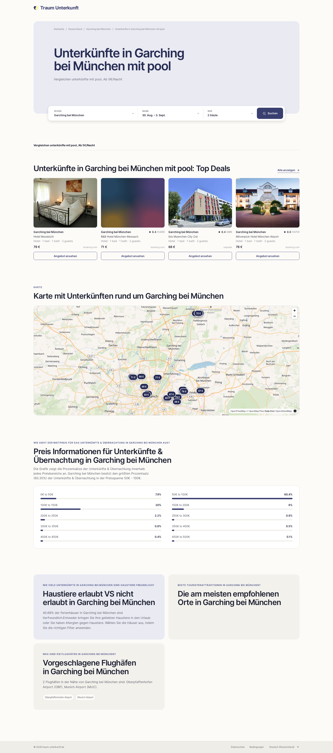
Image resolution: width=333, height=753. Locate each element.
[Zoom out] (294, 316)
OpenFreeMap (238, 411)
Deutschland (75, 29)
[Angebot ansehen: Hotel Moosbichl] (65, 203)
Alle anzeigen (288, 170)
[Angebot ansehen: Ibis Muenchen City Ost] (200, 203)
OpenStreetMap (283, 411)
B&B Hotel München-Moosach (119, 236)
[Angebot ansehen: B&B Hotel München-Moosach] (133, 203)
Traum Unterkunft (59, 7)
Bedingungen (257, 746)
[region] (166, 360)
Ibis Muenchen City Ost (183, 236)
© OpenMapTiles (255, 411)
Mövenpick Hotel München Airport (257, 236)
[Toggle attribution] (295, 411)
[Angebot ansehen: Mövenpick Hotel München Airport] (267, 203)
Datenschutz (238, 746)
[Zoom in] (294, 310)
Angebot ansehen (65, 256)
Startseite (59, 29)
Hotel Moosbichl (44, 236)
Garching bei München (98, 29)
